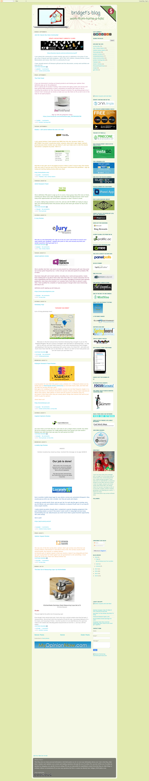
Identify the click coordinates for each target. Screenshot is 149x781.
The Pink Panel (39, 78)
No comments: (46, 209)
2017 (96, 569)
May (97, 559)
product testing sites (45, 122)
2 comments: (45, 120)
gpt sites (95, 70)
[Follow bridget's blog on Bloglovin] (100, 551)
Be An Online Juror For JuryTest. (104, 561)
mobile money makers (45, 529)
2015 (96, 573)
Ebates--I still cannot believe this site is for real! (49, 129)
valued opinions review (42, 256)
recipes (95, 68)
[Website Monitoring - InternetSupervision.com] (103, 655)
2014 (96, 575)
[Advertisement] (63, 654)
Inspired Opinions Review (42, 416)
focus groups (42, 211)
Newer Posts (39, 635)
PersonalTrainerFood (98, 66)
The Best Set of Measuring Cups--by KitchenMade (50, 569)
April (97, 564)
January (98, 566)
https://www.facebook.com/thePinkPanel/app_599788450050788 (62, 116)
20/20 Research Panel (41, 184)
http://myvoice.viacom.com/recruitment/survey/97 (62, 53)
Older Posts (85, 635)
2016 (96, 571)
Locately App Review (41, 445)
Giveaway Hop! (39, 304)
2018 (96, 557)
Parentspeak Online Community (53, 385)
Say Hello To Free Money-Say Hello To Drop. (103, 614)
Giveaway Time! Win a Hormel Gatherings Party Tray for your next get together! (103, 623)
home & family (97, 64)
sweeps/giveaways (44, 356)
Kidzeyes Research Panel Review (45, 363)
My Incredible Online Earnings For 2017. (102, 619)
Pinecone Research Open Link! (101, 616)
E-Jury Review (39, 218)
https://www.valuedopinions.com (44, 291)
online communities (44, 71)
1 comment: (45, 628)
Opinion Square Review (42, 536)
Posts (96, 543)
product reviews (43, 630)
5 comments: (45, 69)
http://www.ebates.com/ (42, 172)
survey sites (42, 297)
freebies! (41, 176)
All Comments (99, 545)
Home (62, 635)
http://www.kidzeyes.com (42, 403)
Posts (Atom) (45, 638)
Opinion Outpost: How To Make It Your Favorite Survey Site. (102, 610)
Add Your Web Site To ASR (40, 755)
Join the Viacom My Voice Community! (46, 35)
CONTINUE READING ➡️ (41, 66)
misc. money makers (49, 176)
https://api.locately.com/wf (43, 521)
